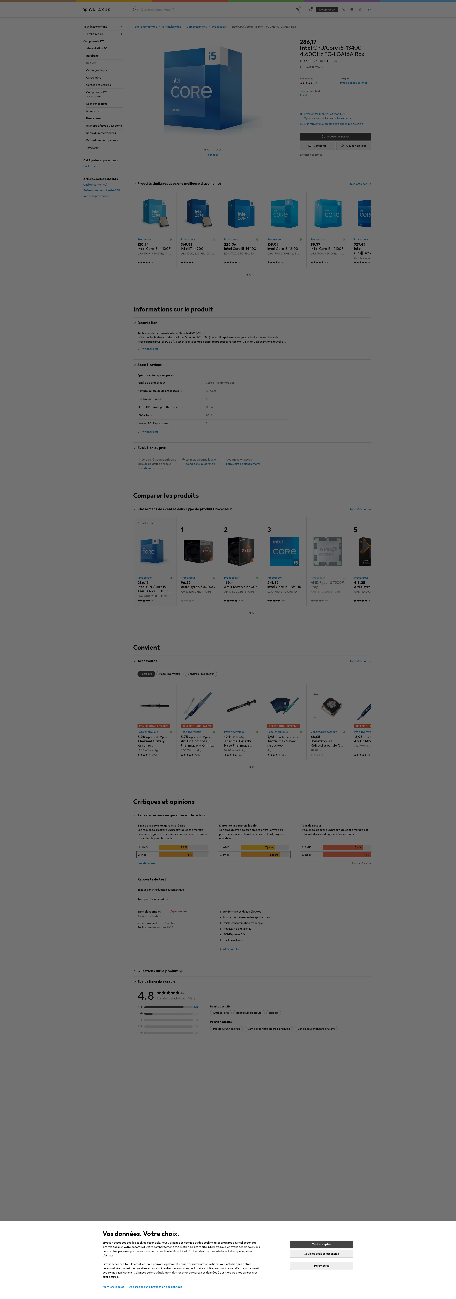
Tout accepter (321, 1244)
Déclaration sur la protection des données (155, 1287)
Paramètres (322, 1266)
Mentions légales (113, 1287)
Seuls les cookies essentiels (321, 1254)
